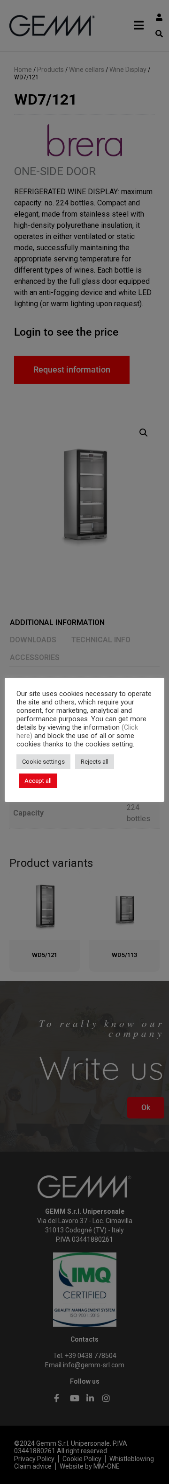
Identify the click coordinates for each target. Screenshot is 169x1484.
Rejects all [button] (94, 761)
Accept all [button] (38, 780)
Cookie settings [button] (43, 761)
